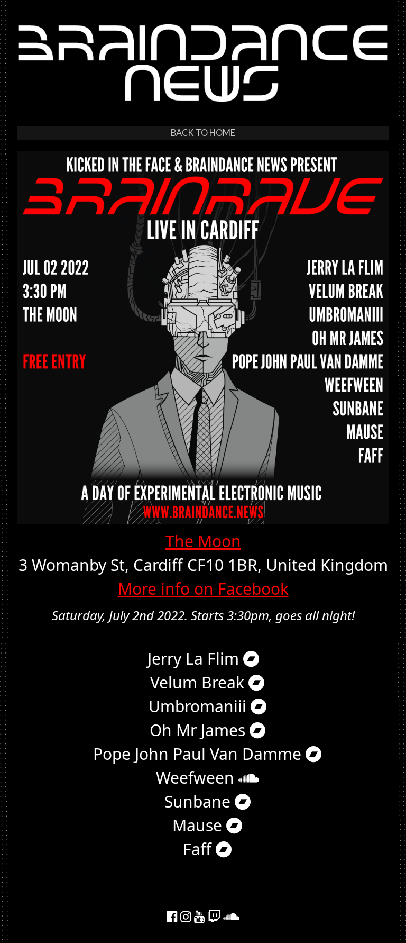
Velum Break (199, 682)
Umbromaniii (200, 706)
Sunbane (199, 801)
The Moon (203, 541)
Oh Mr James (200, 730)
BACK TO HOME (203, 133)
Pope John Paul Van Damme (199, 754)
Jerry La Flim (195, 658)
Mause (199, 825)
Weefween (197, 777)
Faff (199, 849)
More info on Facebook (203, 589)
